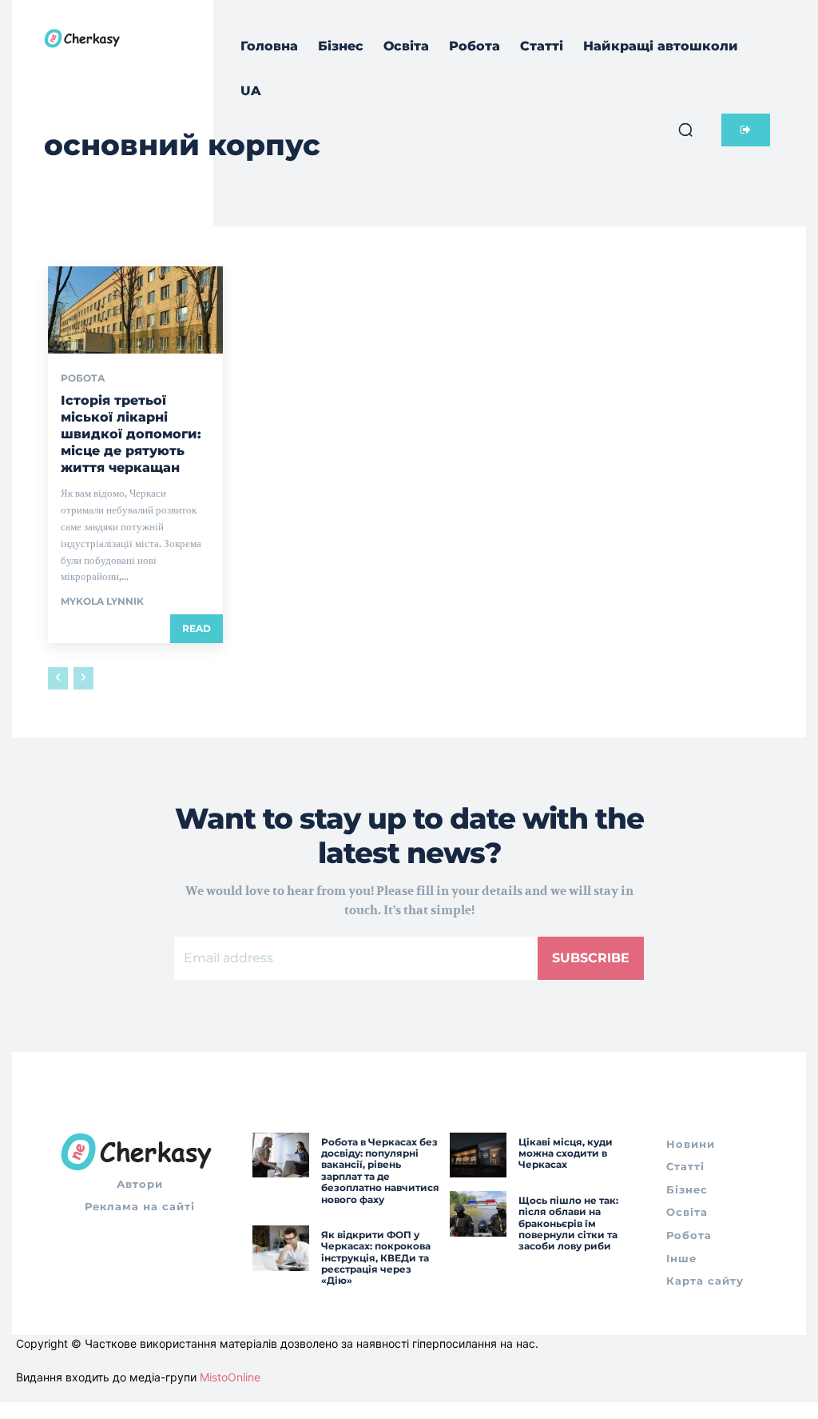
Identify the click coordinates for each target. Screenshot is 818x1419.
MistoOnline (230, 1377)
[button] (685, 129)
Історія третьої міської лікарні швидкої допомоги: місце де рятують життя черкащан (131, 433)
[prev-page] (58, 678)
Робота (83, 378)
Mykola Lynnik (102, 601)
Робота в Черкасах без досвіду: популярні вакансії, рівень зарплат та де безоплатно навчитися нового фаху (380, 1170)
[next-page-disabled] (83, 678)
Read (196, 628)
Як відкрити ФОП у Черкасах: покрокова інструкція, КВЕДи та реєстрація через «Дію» (376, 1258)
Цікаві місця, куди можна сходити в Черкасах (565, 1153)
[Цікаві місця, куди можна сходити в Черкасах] (478, 1155)
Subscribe (590, 957)
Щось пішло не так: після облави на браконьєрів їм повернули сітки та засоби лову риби (568, 1223)
